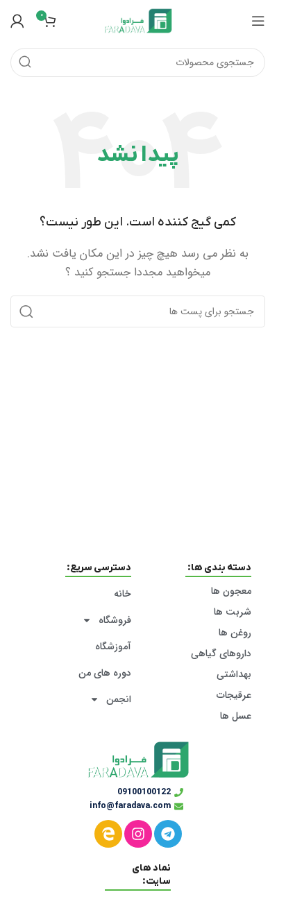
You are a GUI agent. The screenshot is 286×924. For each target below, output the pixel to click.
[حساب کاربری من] (17, 21)
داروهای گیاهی (221, 653)
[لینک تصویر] (138, 759)
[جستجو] (25, 62)
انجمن (118, 699)
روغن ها (235, 632)
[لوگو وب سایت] (138, 20)
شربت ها (232, 611)
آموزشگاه (113, 646)
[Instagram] (138, 834)
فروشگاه (115, 620)
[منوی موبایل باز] (258, 21)
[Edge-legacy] (108, 834)
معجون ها (231, 591)
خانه (122, 593)
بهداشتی (234, 674)
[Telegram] (168, 834)
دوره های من (104, 673)
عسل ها (235, 716)
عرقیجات (234, 695)
